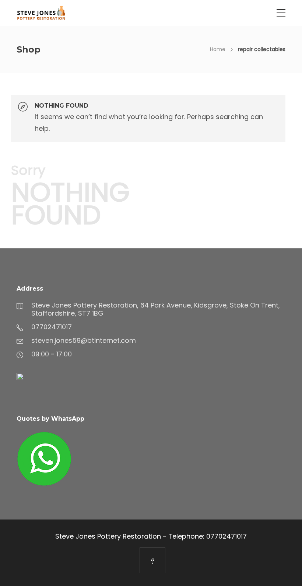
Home (217, 49)
